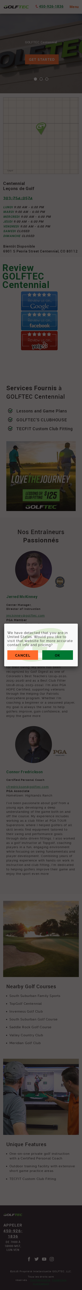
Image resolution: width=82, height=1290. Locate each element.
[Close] (78, 623)
